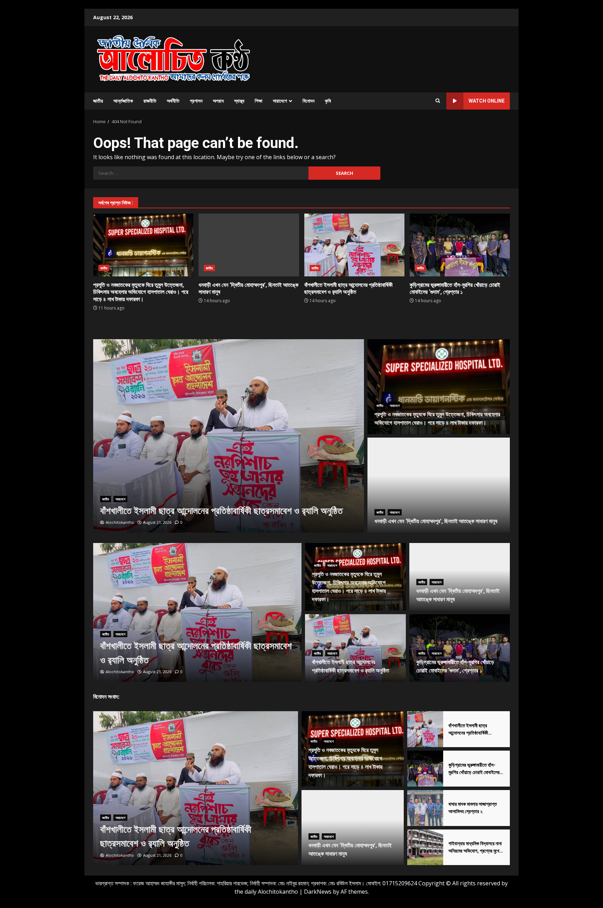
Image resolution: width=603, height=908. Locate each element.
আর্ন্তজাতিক (123, 101)
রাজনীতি (149, 101)
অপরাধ (218, 101)
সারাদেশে (280, 101)
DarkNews (318, 891)
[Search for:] (200, 173)
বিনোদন (308, 101)
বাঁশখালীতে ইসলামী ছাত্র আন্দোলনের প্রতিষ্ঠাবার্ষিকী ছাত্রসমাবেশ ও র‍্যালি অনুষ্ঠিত (354, 245)
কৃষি (328, 101)
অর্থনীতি (173, 101)
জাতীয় (98, 101)
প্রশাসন (196, 101)
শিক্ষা (258, 101)
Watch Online (487, 101)
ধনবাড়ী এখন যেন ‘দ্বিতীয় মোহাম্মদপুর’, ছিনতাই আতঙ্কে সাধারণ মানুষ (249, 245)
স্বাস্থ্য (239, 101)
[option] (228, 436)
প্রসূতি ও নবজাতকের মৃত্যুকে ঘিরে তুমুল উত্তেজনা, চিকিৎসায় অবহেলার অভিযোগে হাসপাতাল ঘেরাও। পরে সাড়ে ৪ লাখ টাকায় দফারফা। (143, 245)
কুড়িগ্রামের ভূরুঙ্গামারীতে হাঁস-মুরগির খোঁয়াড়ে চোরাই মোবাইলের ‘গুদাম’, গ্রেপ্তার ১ (460, 245)
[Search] (438, 100)
